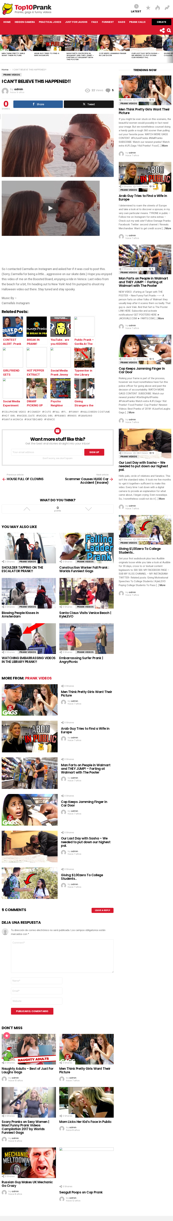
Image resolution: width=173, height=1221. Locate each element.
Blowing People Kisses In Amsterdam (20, 615)
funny (75, 411)
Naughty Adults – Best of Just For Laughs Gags (27, 1070)
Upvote (27, 508)
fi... (65, 411)
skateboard (35, 419)
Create (161, 22)
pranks (61, 415)
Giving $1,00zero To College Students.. (82, 877)
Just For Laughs (76, 22)
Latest (136, 11)
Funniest (108, 22)
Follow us (162, 30)
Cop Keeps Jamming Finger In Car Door (112, 54)
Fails (94, 22)
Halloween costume (96, 411)
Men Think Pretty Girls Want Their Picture (13, 54)
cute (47, 411)
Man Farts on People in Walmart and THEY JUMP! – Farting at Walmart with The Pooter (80, 56)
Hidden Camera (25, 22)
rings (73, 415)
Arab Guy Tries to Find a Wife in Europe (46, 54)
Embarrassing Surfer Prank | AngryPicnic (81, 660)
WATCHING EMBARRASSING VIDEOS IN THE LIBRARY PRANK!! (29, 660)
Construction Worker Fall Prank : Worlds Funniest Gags (84, 569)
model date (27, 415)
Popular (6, 1035)
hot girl (9, 415)
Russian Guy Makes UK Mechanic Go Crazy (27, 1184)
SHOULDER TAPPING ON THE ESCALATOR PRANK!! (22, 569)
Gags (121, 22)
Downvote (88, 508)
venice (50, 419)
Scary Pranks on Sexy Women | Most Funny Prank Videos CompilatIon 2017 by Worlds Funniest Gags (25, 1127)
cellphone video (15, 411)
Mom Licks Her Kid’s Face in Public (85, 1121)
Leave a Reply (102, 910)
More (165, 145)
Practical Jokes (50, 22)
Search (168, 30)
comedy (35, 411)
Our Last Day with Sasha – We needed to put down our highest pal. (145, 55)
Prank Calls (137, 22)
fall (57, 411)
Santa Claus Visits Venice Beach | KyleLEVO (85, 615)
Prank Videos (27, 561)
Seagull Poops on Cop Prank (81, 1192)
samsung (86, 415)
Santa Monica (13, 419)
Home (7, 22)
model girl (46, 415)
